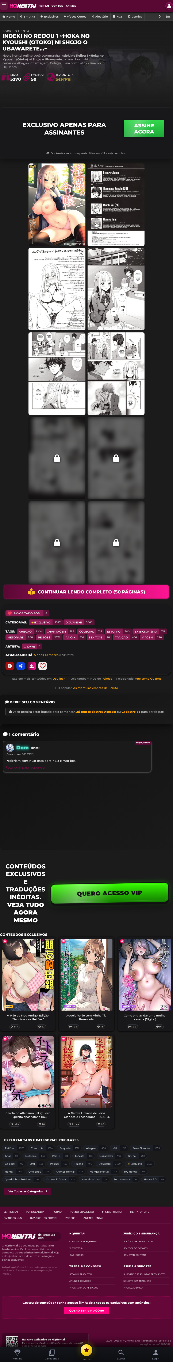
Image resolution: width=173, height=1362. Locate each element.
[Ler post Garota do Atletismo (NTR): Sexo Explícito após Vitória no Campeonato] (28, 1072)
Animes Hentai (93, 1217)
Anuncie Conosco (80, 1281)
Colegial (90, 631)
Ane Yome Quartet (148, 678)
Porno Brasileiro (82, 1211)
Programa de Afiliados (83, 1288)
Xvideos (70, 1217)
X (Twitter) (75, 1248)
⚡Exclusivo (46, 622)
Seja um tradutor (80, 1274)
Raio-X (74, 637)
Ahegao (30, 631)
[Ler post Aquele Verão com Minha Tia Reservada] (86, 975)
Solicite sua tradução (137, 1281)
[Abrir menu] (4, 6)
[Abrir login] (169, 6)
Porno (57, 1211)
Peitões (49, 637)
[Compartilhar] (20, 666)
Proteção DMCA (133, 1288)
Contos (57, 5)
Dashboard (76, 1255)
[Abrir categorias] (168, 16)
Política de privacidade (138, 1241)
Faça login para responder (26, 767)
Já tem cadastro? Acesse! (96, 712)
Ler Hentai (11, 1211)
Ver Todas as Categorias (25, 1191)
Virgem (152, 637)
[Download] (31, 666)
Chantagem (60, 631)
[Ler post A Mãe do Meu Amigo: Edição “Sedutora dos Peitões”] (28, 975)
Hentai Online (139, 1211)
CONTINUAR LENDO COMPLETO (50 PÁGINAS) (91, 592)
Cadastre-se (131, 712)
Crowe (32, 646)
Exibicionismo (150, 631)
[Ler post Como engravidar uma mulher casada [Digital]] (145, 975)
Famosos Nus (13, 1217)
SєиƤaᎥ (63, 79)
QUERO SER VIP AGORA (86, 1310)
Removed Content (134, 1255)
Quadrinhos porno (43, 1217)
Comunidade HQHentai (83, 1241)
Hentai (44, 5)
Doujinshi (79, 622)
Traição (126, 637)
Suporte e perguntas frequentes (144, 1274)
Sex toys (99, 637)
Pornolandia (35, 1211)
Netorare (20, 637)
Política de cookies (135, 1248)
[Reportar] (9, 666)
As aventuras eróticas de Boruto (95, 688)
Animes (71, 5)
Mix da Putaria (112, 1211)
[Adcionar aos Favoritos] (42, 666)
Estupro (118, 631)
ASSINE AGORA (144, 128)
